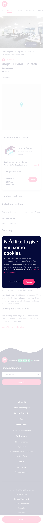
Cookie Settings (14, 282)
